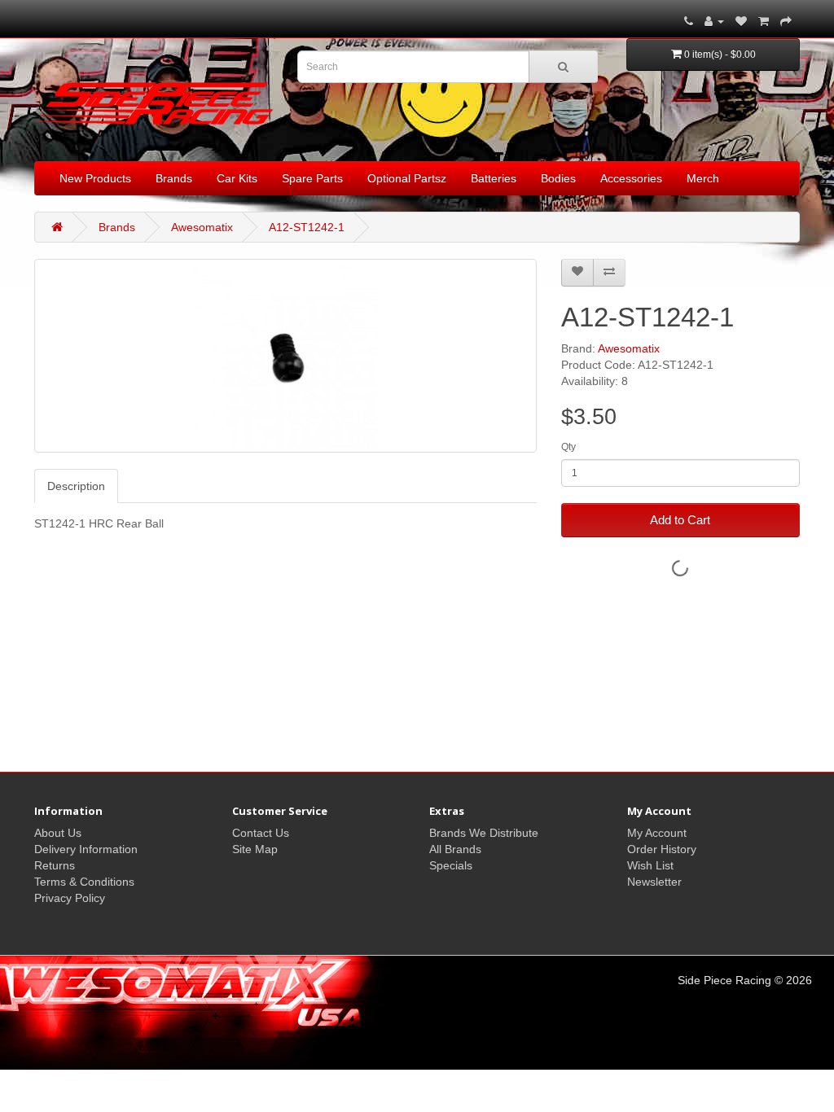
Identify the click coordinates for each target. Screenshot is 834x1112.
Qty (568, 447)
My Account (657, 832)
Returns (54, 865)
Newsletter (654, 881)
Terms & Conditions (84, 881)
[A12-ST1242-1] (285, 356)
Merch (703, 178)
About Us (57, 832)
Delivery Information (86, 849)
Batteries (493, 178)
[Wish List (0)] (741, 21)
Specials (450, 865)
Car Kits (237, 178)
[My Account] (714, 21)
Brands (174, 178)
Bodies (558, 178)
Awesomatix (202, 227)
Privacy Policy (69, 897)
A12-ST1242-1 (307, 227)
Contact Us (260, 832)
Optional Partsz (406, 178)
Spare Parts (312, 178)
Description (76, 486)
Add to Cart (680, 520)
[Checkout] (786, 21)
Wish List (650, 865)
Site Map (255, 849)
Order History (661, 849)
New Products (95, 178)
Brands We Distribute (483, 832)
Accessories (631, 178)
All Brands (455, 849)
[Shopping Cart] (763, 21)
